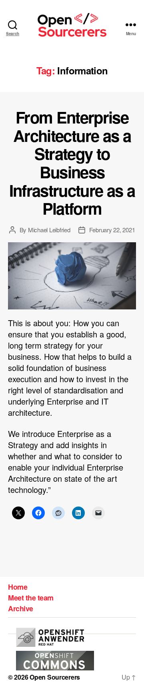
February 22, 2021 (112, 229)
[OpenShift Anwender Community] (50, 637)
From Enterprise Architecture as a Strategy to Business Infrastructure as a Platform (72, 162)
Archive (20, 608)
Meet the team (31, 597)
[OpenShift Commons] (55, 660)
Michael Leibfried (49, 229)
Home (17, 587)
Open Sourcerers (55, 677)
